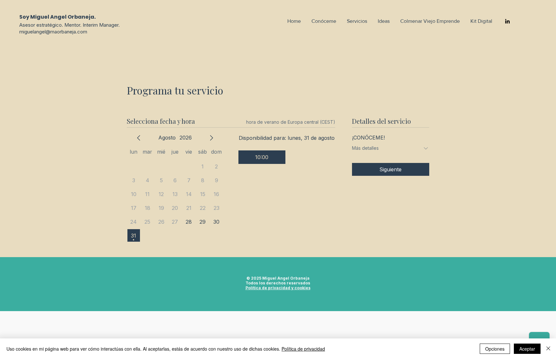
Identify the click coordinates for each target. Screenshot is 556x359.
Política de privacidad (303, 349)
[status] (290, 122)
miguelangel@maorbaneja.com (53, 32)
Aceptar (527, 349)
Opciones (495, 349)
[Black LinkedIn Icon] (507, 21)
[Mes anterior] (139, 138)
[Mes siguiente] (211, 138)
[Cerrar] (548, 349)
